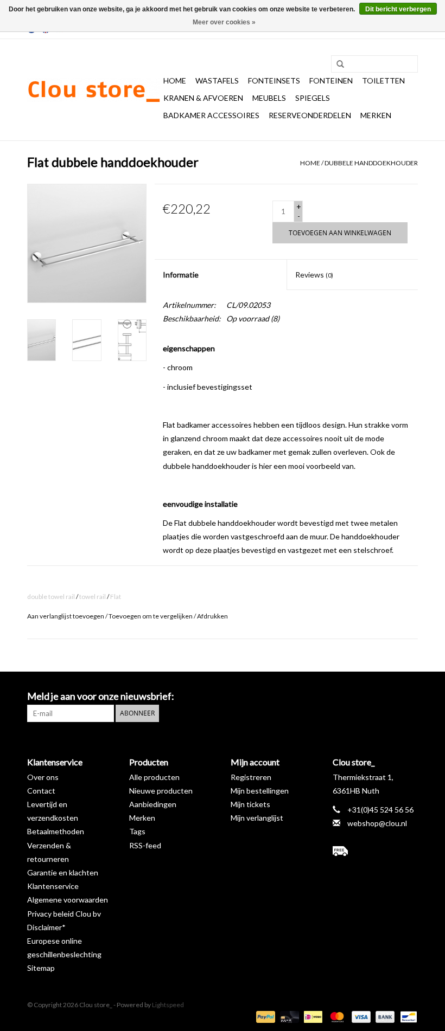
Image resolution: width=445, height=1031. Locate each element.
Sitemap (41, 967)
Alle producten (154, 777)
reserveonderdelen (310, 115)
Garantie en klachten (62, 872)
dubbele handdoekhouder (371, 163)
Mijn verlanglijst (257, 817)
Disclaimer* (46, 927)
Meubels (269, 97)
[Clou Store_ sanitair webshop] (93, 90)
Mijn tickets (250, 804)
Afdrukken (212, 616)
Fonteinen (331, 80)
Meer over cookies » (224, 22)
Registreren (251, 777)
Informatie (181, 274)
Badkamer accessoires (211, 115)
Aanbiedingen (152, 804)
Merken (375, 115)
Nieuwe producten (161, 790)
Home (174, 80)
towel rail (92, 596)
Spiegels (312, 97)
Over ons (43, 777)
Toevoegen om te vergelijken (151, 616)
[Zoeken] (336, 64)
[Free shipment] (375, 851)
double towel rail (51, 596)
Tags (137, 831)
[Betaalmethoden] (264, 1016)
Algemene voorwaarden (67, 899)
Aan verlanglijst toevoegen (65, 616)
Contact (41, 790)
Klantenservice (53, 886)
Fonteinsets (274, 80)
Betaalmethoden (55, 831)
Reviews (314, 274)
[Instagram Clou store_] (409, 696)
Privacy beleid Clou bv (64, 913)
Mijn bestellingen (260, 790)
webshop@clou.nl (377, 823)
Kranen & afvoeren (203, 97)
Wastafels (217, 80)
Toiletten (383, 80)
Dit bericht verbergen (398, 9)
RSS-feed (145, 845)
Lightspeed (168, 1005)
